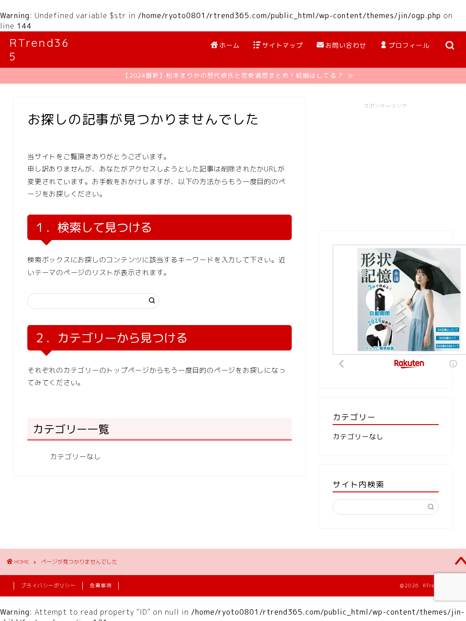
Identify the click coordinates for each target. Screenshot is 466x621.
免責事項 (100, 585)
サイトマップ (282, 45)
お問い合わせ (345, 45)
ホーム (229, 45)
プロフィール (409, 45)
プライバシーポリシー (48, 585)
